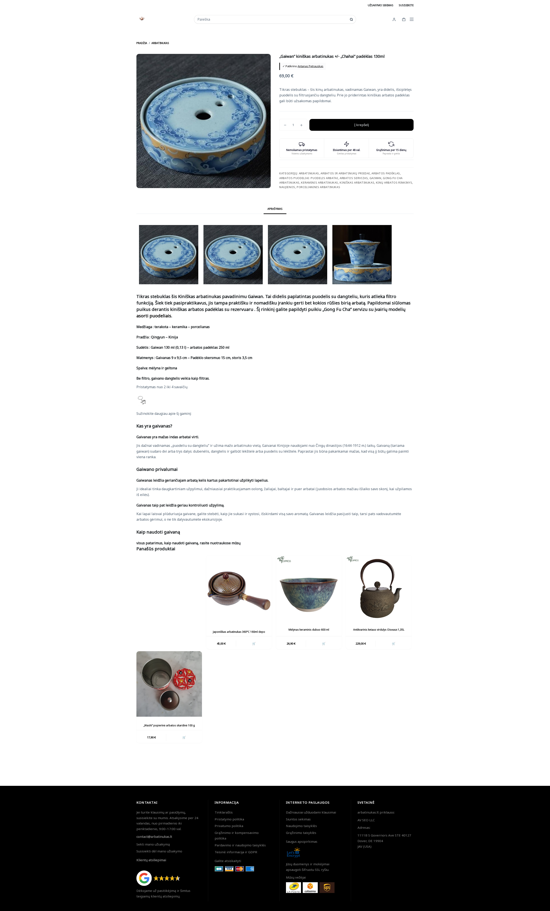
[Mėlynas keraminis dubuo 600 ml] (309, 588)
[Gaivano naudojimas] (170, 602)
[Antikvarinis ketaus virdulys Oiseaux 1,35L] (378, 588)
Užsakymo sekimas (380, 5)
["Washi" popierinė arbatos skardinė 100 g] (169, 684)
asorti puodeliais (153, 316)
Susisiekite (406, 5)
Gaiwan (375, 178)
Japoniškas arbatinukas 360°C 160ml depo (239, 632)
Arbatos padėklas (385, 173)
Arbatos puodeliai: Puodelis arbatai (308, 178)
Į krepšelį (361, 125)
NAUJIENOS (287, 187)
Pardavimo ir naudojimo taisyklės (240, 845)
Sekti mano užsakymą (153, 844)
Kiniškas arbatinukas (357, 182)
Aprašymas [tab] (275, 209)
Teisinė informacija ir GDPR (236, 852)
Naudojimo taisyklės (301, 826)
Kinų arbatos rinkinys (394, 182)
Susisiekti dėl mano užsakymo (159, 851)
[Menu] (412, 19)
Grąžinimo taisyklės (301, 832)
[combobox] (272, 19)
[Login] (394, 19)
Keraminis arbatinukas (319, 182)
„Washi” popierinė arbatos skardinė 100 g (169, 725)
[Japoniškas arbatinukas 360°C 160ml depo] (239, 590)
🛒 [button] (254, 643)
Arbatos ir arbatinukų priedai (345, 173)
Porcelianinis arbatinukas (318, 187)
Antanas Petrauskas (310, 66)
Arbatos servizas (354, 178)
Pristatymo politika (229, 819)
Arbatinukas (309, 173)
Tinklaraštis (224, 812)
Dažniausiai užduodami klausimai (311, 812)
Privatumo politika (229, 826)
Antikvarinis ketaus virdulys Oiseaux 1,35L (378, 629)
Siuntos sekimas (298, 819)
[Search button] (351, 19)
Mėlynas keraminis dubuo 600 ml (309, 629)
